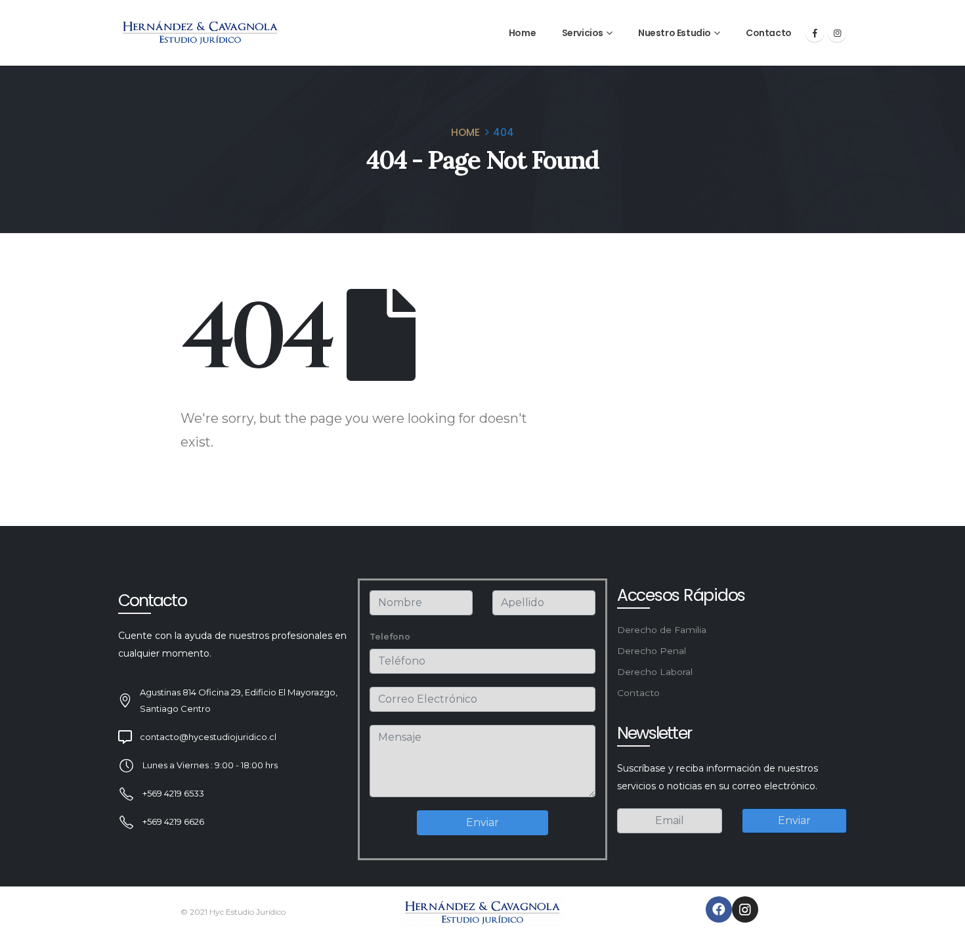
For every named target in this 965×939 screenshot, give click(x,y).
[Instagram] (837, 33)
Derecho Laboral (655, 671)
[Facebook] (814, 33)
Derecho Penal (651, 650)
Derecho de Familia (661, 629)
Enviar (482, 822)
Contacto (769, 32)
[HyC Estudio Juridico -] (200, 33)
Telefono (390, 637)
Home (522, 32)
